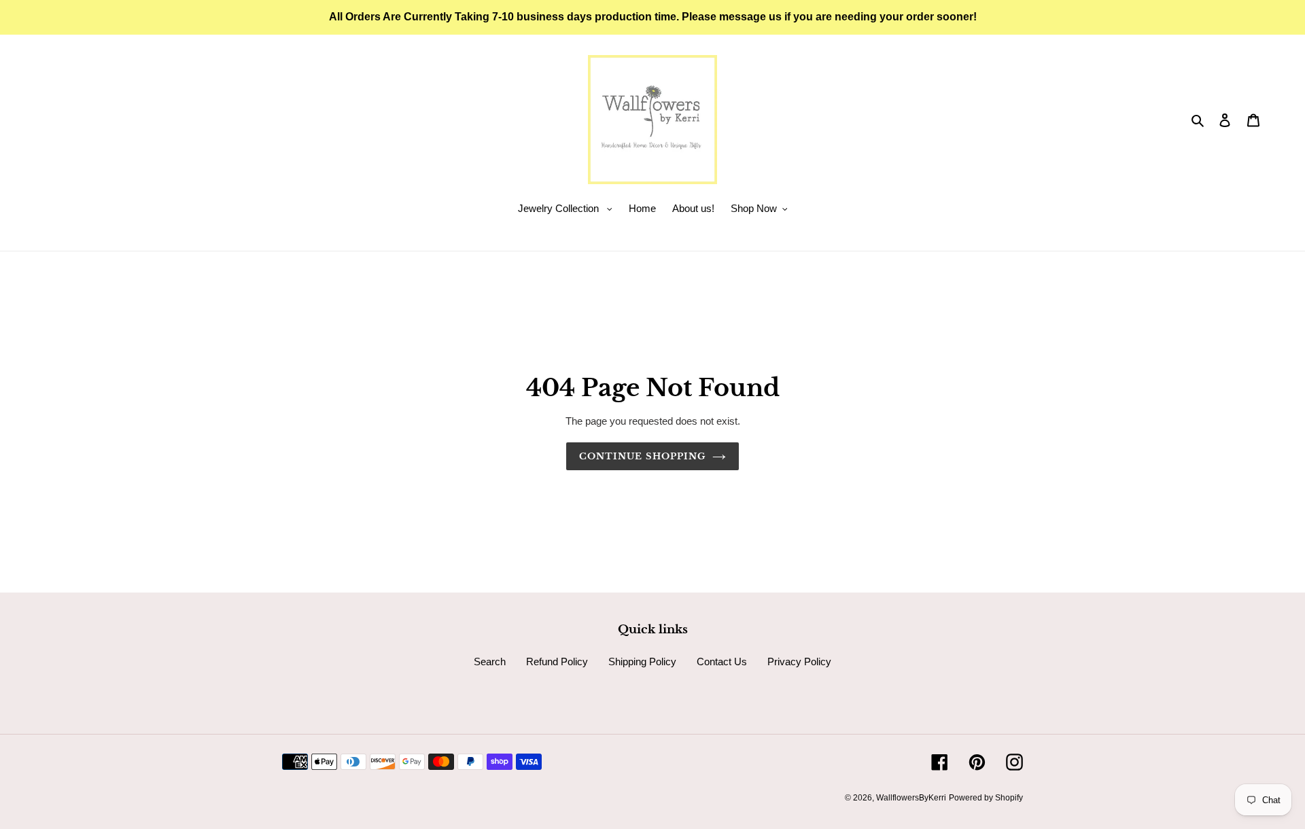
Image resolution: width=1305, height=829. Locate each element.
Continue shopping (642, 456)
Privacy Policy (799, 661)
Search (490, 661)
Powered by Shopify (986, 797)
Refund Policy (557, 661)
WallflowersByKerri (911, 797)
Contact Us (722, 661)
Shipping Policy (642, 661)
